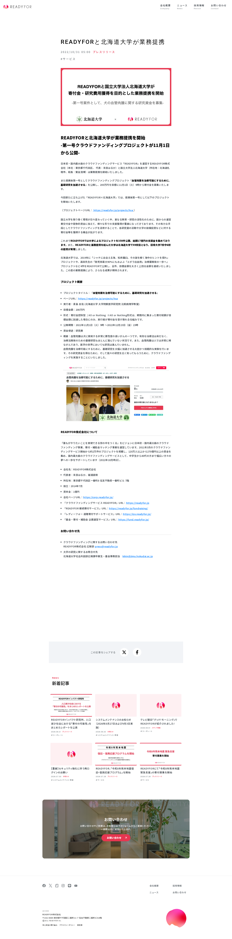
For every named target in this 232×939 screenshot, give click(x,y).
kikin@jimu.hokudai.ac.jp (137, 556)
